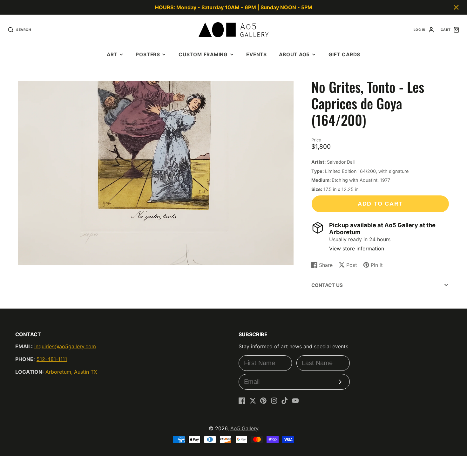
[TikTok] (284, 400)
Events (256, 54)
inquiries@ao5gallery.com (65, 346)
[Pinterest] (263, 400)
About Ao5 (294, 54)
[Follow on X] (252, 400)
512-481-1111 (52, 359)
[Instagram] (274, 400)
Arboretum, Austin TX (71, 372)
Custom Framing (203, 54)
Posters (148, 54)
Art (112, 54)
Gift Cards (344, 54)
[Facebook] (242, 400)
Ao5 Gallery (244, 428)
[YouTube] (295, 400)
